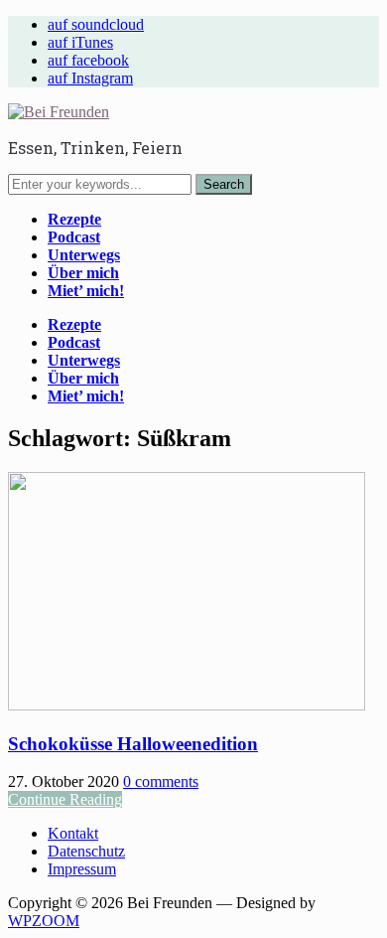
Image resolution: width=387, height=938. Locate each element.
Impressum (82, 868)
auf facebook (88, 60)
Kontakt (73, 833)
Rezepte (74, 219)
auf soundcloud (96, 24)
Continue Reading (65, 799)
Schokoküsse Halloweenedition (133, 743)
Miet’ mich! (86, 290)
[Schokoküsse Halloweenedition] (186, 705)
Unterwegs (84, 254)
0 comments (160, 781)
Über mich (83, 272)
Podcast (74, 237)
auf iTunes (80, 42)
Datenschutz (86, 851)
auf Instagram (90, 78)
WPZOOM (43, 920)
